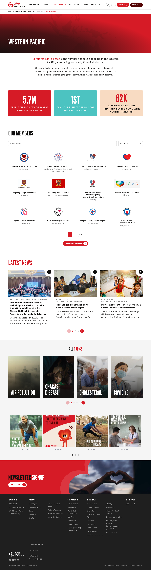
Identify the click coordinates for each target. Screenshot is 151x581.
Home (10, 11)
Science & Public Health (54, 505)
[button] (72, 455)
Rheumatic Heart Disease (112, 512)
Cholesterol (91, 511)
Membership (72, 507)
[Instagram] (15, 560)
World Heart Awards (55, 513)
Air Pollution (92, 504)
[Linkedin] (13, 560)
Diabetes (90, 520)
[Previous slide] (69, 331)
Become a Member (74, 243)
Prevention (110, 507)
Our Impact (46, 5)
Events (31, 518)
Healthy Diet (92, 524)
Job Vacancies (73, 504)
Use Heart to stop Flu (95, 535)
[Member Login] (108, 5)
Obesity (109, 504)
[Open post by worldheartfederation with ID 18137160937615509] (26, 431)
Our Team (71, 517)
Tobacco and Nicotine (114, 517)
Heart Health (74, 5)
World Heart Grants (55, 517)
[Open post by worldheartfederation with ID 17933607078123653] (59, 431)
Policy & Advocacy (54, 510)
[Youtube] (18, 560)
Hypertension (92, 531)
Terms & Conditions (136, 566)
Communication (35, 507)
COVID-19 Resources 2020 (94, 515)
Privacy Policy (125, 566)
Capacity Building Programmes (74, 529)
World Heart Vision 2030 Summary (16, 512)
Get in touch (130, 504)
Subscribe (16, 484)
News (86, 5)
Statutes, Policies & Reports (111, 566)
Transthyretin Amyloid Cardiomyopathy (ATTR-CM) (112, 524)
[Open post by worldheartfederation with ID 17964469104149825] (125, 431)
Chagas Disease (93, 507)
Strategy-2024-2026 (16, 507)
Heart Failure (92, 528)
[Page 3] (78, 331)
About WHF (13, 504)
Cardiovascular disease (46, 59)
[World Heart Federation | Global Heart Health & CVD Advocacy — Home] (16, 4)
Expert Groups (73, 524)
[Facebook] (10, 560)
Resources (32, 514)
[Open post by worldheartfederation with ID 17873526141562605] (92, 431)
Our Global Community (36, 11)
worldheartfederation (25, 417)
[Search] (113, 5)
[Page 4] (79, 402)
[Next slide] (82, 331)
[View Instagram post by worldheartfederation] (39, 444)
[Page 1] (73, 331)
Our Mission (34, 5)
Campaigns (33, 504)
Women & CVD (111, 532)
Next (80, 234)
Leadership (72, 520)
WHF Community (60, 5)
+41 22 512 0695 (37, 559)
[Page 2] (75, 331)
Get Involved (96, 5)
